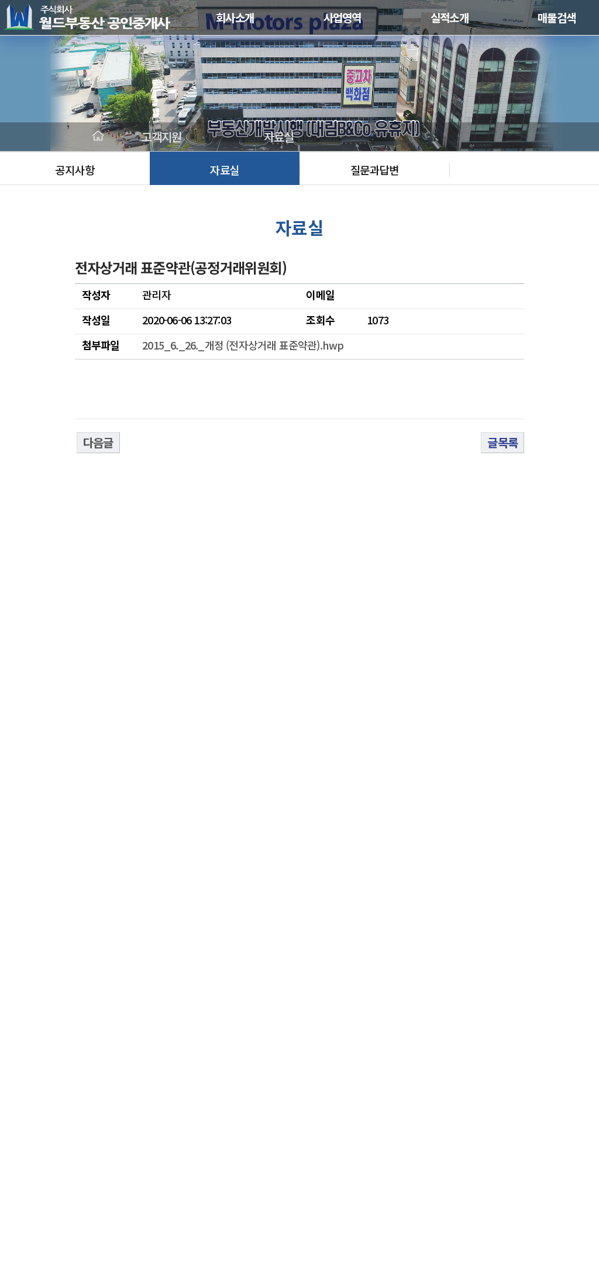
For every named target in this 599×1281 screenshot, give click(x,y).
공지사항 (75, 169)
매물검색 (557, 17)
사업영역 (342, 17)
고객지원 (162, 136)
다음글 (98, 442)
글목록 (502, 442)
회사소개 (235, 17)
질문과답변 (374, 169)
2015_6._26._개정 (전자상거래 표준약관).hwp (242, 345)
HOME (98, 136)
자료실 (224, 169)
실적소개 (450, 17)
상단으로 (548, 1152)
